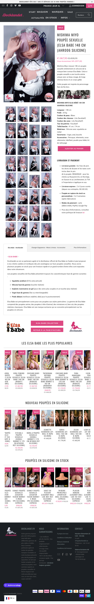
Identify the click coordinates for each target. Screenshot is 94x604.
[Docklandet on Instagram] (11, 6)
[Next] (53, 64)
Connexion (78, 6)
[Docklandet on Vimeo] (15, 6)
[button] (43, 12)
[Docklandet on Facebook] (7, 6)
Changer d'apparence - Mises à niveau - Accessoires (48, 247)
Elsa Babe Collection (47, 323)
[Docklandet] (13, 15)
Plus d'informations (80, 247)
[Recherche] (89, 15)
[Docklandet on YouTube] (19, 6)
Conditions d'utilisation (64, 538)
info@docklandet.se (81, 541)
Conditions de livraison (64, 548)
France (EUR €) (52, 6)
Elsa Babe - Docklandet (15, 248)
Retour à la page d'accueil (47, 330)
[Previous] (5, 64)
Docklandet (12, 593)
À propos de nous (62, 534)
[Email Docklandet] (3, 6)
